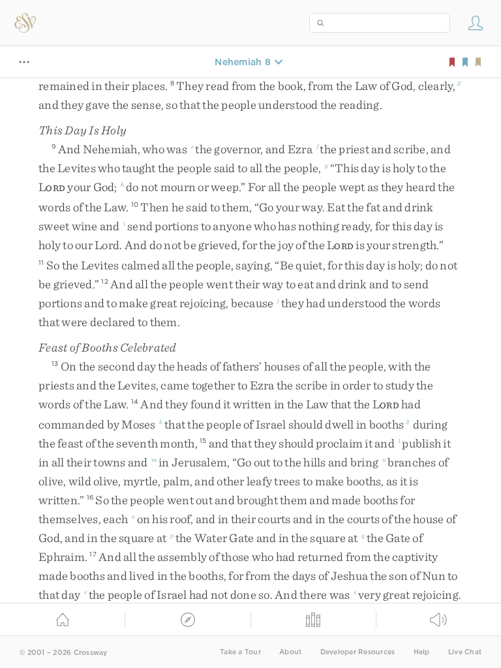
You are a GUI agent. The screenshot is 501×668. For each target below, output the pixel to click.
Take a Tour (240, 652)
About (290, 652)
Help (422, 652)
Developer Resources (357, 652)
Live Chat (464, 652)
